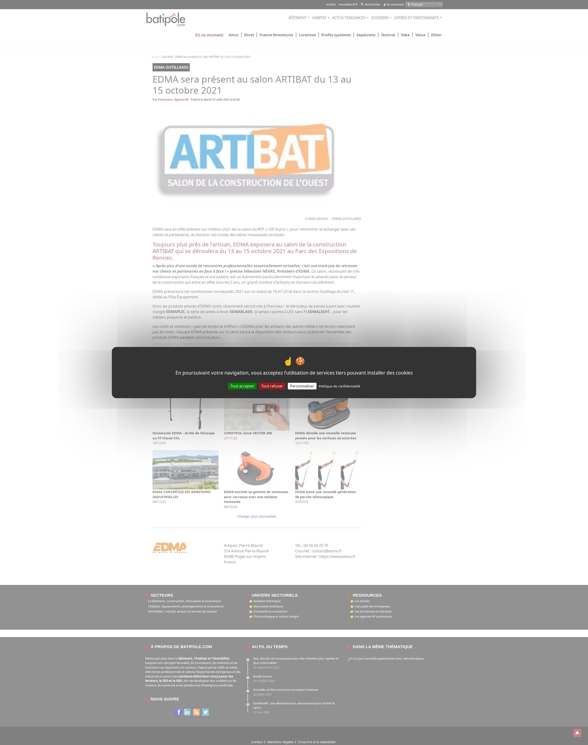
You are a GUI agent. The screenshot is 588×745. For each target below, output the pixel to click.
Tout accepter (242, 385)
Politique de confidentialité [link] (339, 386)
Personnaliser (302, 385)
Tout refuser (272, 385)
